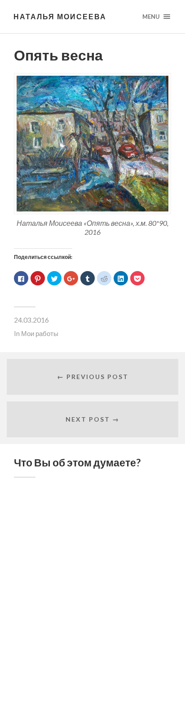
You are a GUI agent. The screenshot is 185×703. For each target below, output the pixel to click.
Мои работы (39, 333)
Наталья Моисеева (59, 16)
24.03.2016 (31, 320)
